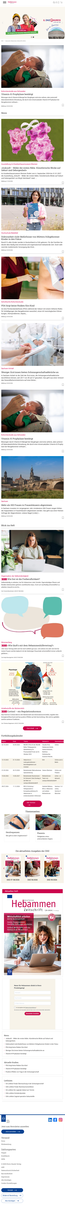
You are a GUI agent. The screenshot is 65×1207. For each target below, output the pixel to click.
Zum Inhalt (30, 728)
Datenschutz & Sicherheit (10, 1170)
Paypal (3, 1153)
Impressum (5, 1177)
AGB (2, 1167)
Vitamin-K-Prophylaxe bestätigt (17, 94)
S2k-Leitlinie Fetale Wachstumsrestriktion (20, 1087)
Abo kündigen (6, 1180)
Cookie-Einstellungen (9, 1183)
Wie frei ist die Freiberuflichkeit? (23, 579)
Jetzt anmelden (11, 1131)
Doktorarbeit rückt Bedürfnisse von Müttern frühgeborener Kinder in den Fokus (30, 237)
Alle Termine (31, 802)
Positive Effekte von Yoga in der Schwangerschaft (22, 1072)
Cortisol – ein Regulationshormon (24, 711)
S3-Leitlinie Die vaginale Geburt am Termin (20, 1090)
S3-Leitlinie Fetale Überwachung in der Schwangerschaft (25, 1083)
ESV (2, 41)
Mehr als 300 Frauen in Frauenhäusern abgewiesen (26, 505)
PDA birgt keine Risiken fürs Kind (18, 305)
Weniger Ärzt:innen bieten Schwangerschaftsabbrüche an (30, 372)
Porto (3, 1141)
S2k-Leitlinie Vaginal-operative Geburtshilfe (20, 1096)
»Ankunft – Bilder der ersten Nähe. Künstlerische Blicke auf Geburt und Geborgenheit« (30, 169)
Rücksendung (6, 1144)
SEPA (3, 1159)
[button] (32, 24)
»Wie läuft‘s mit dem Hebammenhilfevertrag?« (30, 645)
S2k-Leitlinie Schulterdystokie (15, 1093)
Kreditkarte (5, 1156)
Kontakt (10, 1190)
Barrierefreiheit (6, 1174)
